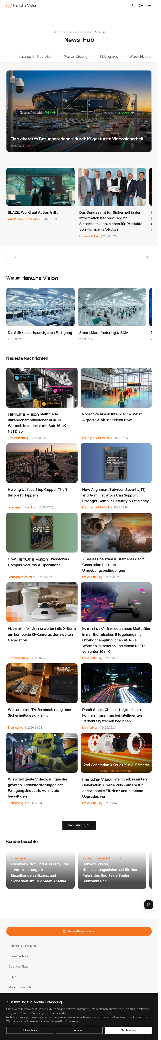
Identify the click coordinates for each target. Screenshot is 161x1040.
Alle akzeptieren (128, 1030)
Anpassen (79, 1030)
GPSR (12, 977)
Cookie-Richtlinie (19, 956)
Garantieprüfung (18, 966)
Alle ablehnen (30, 1030)
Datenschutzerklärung (22, 945)
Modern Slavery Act (21, 987)
